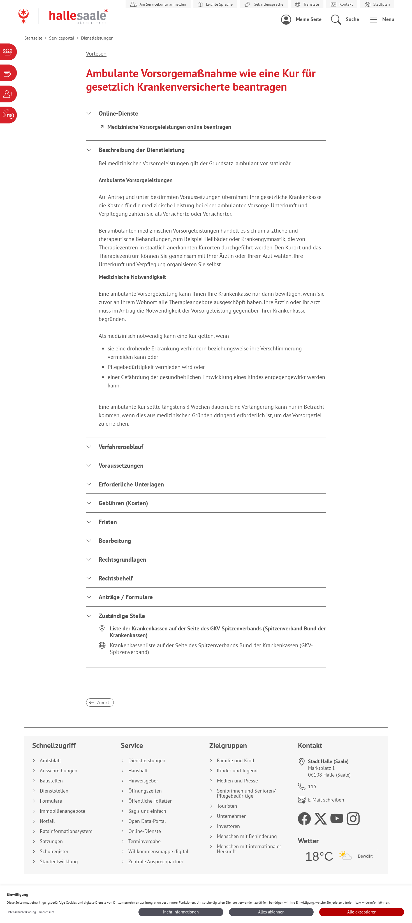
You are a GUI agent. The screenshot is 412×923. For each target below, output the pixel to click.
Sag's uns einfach (147, 811)
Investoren (228, 826)
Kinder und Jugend (237, 770)
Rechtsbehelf (116, 578)
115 (312, 786)
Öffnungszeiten (145, 790)
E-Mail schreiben (326, 799)
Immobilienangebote (62, 811)
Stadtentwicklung (59, 861)
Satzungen (51, 841)
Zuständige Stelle (122, 616)
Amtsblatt (50, 760)
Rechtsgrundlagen (122, 559)
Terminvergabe (144, 841)
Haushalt (138, 770)
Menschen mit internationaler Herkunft (249, 849)
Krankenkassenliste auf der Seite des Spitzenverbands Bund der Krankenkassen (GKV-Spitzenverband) (211, 649)
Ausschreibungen (58, 770)
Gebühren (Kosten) (123, 503)
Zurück (103, 702)
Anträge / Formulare (126, 597)
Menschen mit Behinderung (247, 836)
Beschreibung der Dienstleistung (142, 150)
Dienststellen (54, 790)
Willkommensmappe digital (158, 851)
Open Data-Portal (147, 821)
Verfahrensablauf (121, 447)
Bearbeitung (115, 541)
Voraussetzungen (121, 465)
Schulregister (54, 851)
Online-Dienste (118, 113)
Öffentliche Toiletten (150, 800)
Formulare (51, 800)
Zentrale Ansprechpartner (155, 861)
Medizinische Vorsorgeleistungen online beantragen (169, 126)
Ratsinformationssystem (66, 831)
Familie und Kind (235, 760)
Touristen (227, 806)
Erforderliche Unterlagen (131, 484)
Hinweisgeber (143, 780)
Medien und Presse (237, 780)
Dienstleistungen (146, 760)
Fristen (108, 522)
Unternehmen (232, 816)
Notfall (47, 821)
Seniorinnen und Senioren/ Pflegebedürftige (246, 793)
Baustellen (51, 780)
